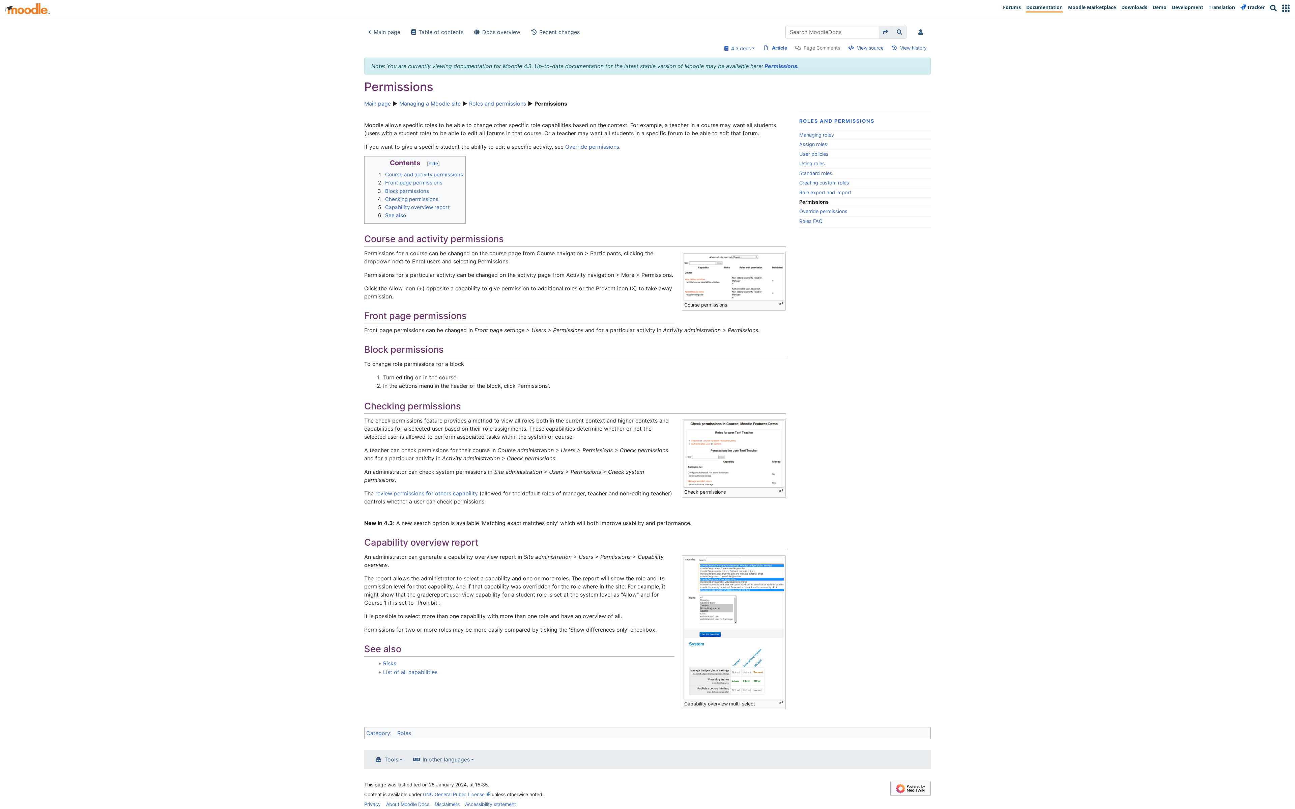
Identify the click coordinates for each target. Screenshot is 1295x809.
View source (870, 48)
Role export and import (825, 192)
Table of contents (441, 32)
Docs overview (501, 32)
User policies (814, 154)
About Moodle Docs (407, 804)
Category (378, 733)
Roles (404, 733)
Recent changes (559, 32)
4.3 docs (739, 48)
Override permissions (823, 211)
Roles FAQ (811, 221)
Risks (389, 663)
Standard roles (815, 173)
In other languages (446, 759)
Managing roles (816, 135)
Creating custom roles (824, 182)
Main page (387, 32)
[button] (1285, 8)
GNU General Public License (454, 794)
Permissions (781, 66)
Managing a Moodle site (430, 103)
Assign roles (813, 144)
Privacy (372, 804)
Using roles (812, 163)
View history (913, 48)
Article (779, 48)
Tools (391, 759)
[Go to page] (886, 32)
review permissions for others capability (426, 493)
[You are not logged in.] (922, 32)
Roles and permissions (497, 103)
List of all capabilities (410, 672)
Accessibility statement (490, 804)
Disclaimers (447, 804)
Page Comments (822, 48)
